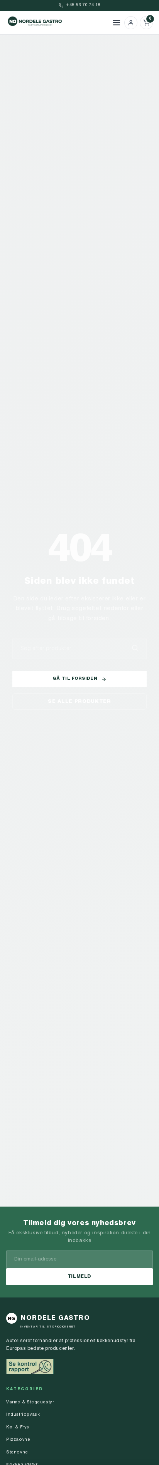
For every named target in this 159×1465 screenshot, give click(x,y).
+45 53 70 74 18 (83, 5)
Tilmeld (79, 1276)
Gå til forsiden (74, 679)
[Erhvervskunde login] (130, 22)
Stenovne (17, 1452)
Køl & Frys (17, 1427)
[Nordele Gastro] (57, 23)
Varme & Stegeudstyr (30, 1402)
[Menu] (116, 22)
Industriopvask (23, 1415)
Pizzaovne (18, 1440)
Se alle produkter (79, 701)
